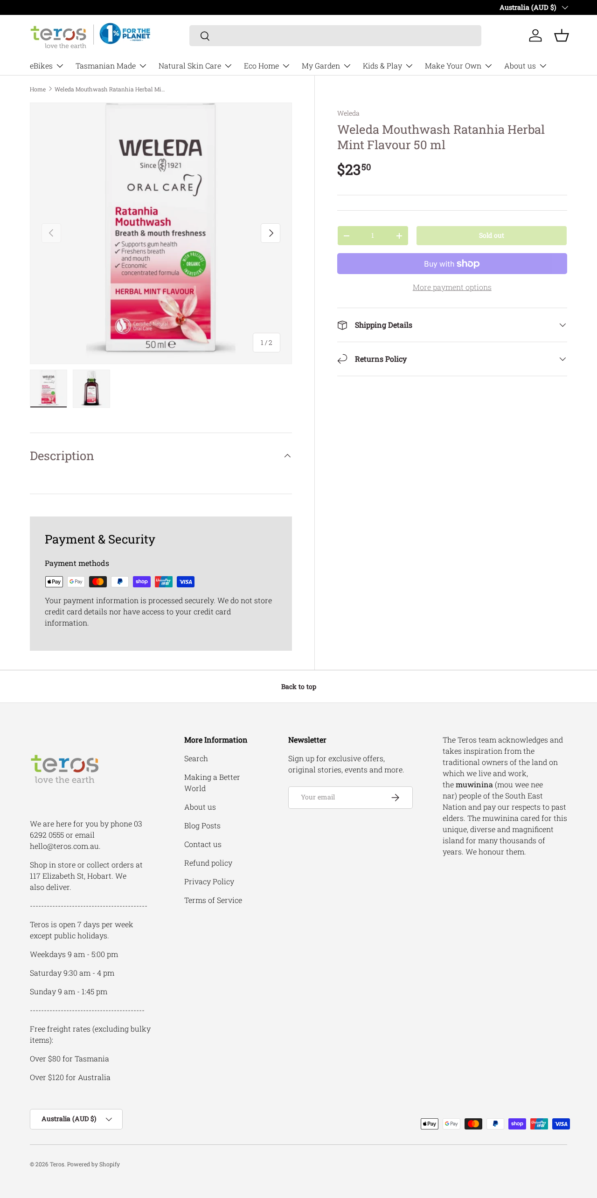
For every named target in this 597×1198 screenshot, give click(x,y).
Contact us (203, 844)
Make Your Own (453, 65)
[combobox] (335, 35)
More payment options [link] (452, 287)
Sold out (491, 235)
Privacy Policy (209, 881)
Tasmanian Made (106, 65)
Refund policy (208, 863)
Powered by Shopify (93, 1164)
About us (520, 65)
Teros (57, 1164)
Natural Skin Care (190, 65)
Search (196, 758)
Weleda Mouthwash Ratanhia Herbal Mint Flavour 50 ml (111, 89)
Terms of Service (213, 900)
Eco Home (261, 65)
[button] (561, 35)
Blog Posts (202, 825)
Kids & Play (382, 65)
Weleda (348, 113)
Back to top (298, 686)
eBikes (41, 65)
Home (38, 89)
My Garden (321, 65)
